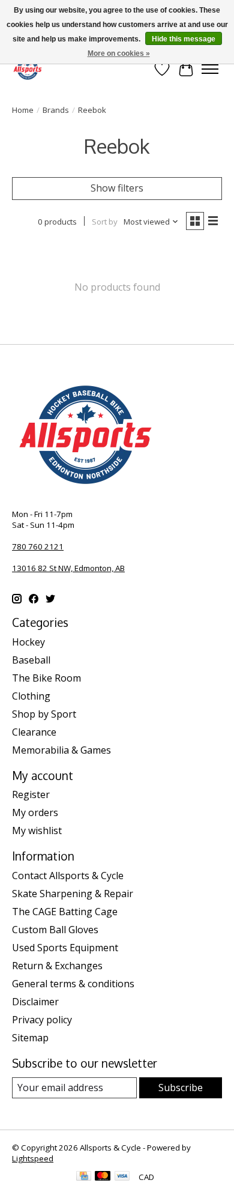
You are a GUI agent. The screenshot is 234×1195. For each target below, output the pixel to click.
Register (31, 794)
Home (23, 109)
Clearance (34, 732)
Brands (56, 109)
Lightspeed (32, 1158)
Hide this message (183, 39)
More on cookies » (119, 53)
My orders (35, 812)
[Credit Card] (83, 1177)
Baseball (31, 660)
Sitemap (30, 1037)
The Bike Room (46, 678)
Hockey (28, 642)
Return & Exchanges (57, 965)
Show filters (117, 188)
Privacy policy (42, 1019)
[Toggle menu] (210, 69)
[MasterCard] (102, 1177)
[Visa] (122, 1177)
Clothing (31, 696)
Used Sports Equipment (65, 947)
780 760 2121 (38, 546)
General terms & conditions (73, 983)
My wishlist (37, 830)
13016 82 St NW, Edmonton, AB (68, 568)
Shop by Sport (44, 714)
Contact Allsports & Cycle (68, 875)
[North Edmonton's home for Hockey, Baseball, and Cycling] (27, 68)
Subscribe (180, 1087)
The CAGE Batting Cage (65, 911)
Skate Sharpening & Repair (72, 893)
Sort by (105, 221)
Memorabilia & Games (61, 750)
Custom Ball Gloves (55, 929)
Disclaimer (35, 1001)
